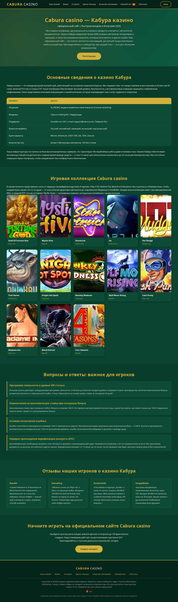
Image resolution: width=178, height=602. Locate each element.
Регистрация (89, 56)
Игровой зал (127, 4)
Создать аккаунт (89, 549)
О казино (75, 4)
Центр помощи (89, 4)
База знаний (54, 4)
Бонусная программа (108, 4)
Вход (165, 4)
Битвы (65, 4)
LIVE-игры (143, 4)
